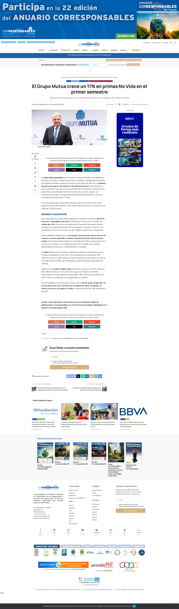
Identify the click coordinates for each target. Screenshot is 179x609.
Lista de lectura (156, 42)
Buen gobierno (75, 81)
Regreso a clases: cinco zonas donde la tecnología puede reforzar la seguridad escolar (102, 424)
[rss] (138, 532)
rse (61, 338)
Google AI (92, 165)
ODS (59, 338)
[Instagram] (68, 532)
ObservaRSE (21, 42)
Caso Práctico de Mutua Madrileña (88, 305)
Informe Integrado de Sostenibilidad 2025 (129, 589)
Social (68, 419)
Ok (134, 606)
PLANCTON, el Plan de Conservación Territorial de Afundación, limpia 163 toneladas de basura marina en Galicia (44, 424)
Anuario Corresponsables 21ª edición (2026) (44, 467)
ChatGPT (74, 165)
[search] (171, 42)
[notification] (175, 43)
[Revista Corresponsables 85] (62, 451)
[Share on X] (119, 104)
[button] (122, 104)
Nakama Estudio (73, 589)
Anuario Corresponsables (52, 308)
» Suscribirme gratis (133, 65)
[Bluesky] (124, 532)
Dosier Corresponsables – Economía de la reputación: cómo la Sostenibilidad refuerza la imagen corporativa (115, 470)
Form (2, 593)
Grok (74, 170)
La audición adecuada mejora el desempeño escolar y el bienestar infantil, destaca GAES (74, 424)
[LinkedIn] (110, 532)
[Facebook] (40, 532)
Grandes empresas (84, 81)
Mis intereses (146, 42)
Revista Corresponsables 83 (80, 463)
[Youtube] (82, 532)
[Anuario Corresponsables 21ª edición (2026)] (45, 453)
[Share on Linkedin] (35, 172)
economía (76, 338)
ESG (72, 338)
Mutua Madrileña (84, 338)
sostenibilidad (66, 338)
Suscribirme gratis (69, 367)
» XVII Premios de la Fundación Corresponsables (41, 42)
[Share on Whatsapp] (83, 376)
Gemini (56, 170)
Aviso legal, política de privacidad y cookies (97, 589)
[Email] (35, 177)
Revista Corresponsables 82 (99, 463)
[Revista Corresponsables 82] (99, 451)
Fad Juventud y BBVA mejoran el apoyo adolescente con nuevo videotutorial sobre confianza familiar (133, 424)
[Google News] (96, 532)
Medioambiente (41, 419)
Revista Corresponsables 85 (62, 463)
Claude (56, 165)
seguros (54, 338)
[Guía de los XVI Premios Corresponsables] (134, 453)
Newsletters (165, 42)
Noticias (69, 81)
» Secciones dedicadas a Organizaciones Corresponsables (124, 60)
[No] (177, 606)
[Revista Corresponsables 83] (80, 451)
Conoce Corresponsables (8, 42)
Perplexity (91, 170)
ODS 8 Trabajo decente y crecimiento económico (101, 81)
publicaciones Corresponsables (54, 305)
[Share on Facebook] (116, 104)
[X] (54, 532)
